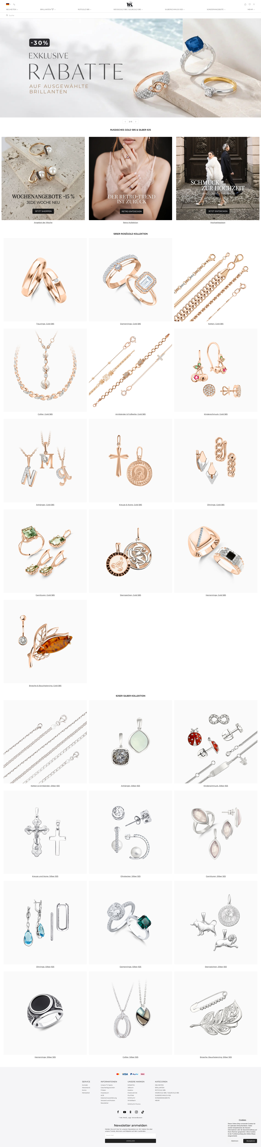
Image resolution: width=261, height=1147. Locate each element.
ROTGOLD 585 (84, 9)
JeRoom (131, 1088)
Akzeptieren (250, 1141)
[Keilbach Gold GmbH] (130, 4)
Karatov (130, 1090)
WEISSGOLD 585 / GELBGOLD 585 (127, 9)
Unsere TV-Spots (107, 1085)
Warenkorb (86, 1088)
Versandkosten (137, 1118)
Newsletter (104, 1103)
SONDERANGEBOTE (215, 9)
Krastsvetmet (132, 1093)
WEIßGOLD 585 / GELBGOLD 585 (167, 1093)
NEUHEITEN (11, 9)
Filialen (103, 1090)
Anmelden (130, 1141)
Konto (84, 1090)
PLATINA (131, 1095)
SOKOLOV (131, 1098)
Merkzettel (86, 1093)
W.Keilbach (132, 1100)
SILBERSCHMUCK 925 (174, 9)
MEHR (250, 9)
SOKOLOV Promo (134, 1104)
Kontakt (85, 1085)
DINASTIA (131, 1085)
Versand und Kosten (108, 1100)
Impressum (105, 1093)
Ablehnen (234, 1141)
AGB (102, 1095)
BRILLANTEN (45, 9)
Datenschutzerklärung (109, 1098)
